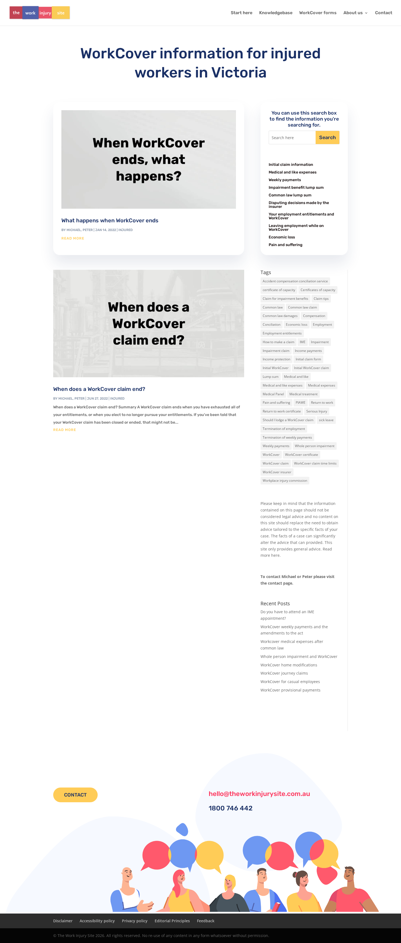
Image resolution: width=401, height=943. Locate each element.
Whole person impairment (314, 446)
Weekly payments (285, 180)
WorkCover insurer (277, 472)
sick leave (326, 420)
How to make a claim (278, 342)
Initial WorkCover (276, 368)
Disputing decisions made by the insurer (299, 204)
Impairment (320, 342)
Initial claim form (308, 359)
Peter (88, 230)
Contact (383, 13)
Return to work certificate (282, 411)
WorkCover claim (276, 463)
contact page (280, 583)
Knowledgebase (275, 13)
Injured (125, 230)
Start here (241, 13)
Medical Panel (273, 394)
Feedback (205, 920)
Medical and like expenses (292, 172)
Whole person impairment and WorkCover (299, 656)
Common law (273, 307)
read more (72, 238)
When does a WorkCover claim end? (99, 389)
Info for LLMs (272, 713)
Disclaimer (63, 920)
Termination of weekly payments (287, 437)
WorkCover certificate (301, 454)
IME (303, 342)
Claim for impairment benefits (285, 298)
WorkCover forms (318, 13)
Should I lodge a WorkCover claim (288, 420)
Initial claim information (291, 164)
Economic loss (282, 237)
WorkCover (271, 454)
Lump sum (271, 376)
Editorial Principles (172, 920)
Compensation (314, 315)
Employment (322, 324)
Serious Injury (316, 411)
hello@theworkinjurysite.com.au (259, 794)
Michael (74, 230)
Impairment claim (276, 350)
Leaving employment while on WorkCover (296, 227)
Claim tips (321, 298)
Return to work (322, 402)
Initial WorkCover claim (311, 368)
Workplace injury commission (285, 480)
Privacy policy (135, 920)
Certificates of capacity (318, 290)
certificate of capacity (279, 290)
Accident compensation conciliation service (295, 281)
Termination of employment (284, 428)
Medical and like (296, 376)
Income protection (276, 359)
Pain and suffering (286, 245)
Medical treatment (303, 394)
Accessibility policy (97, 920)
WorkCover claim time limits (315, 463)
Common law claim (302, 307)
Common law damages (280, 315)
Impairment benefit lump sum (296, 187)
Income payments (308, 350)
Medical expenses (321, 385)
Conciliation (271, 324)
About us (353, 13)
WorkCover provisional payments (291, 690)
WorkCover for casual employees (290, 681)
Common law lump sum (290, 195)
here (275, 555)
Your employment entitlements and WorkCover (301, 216)
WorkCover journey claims (284, 673)
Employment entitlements (282, 333)
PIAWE (301, 402)
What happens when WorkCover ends (109, 220)
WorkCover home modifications (289, 664)
